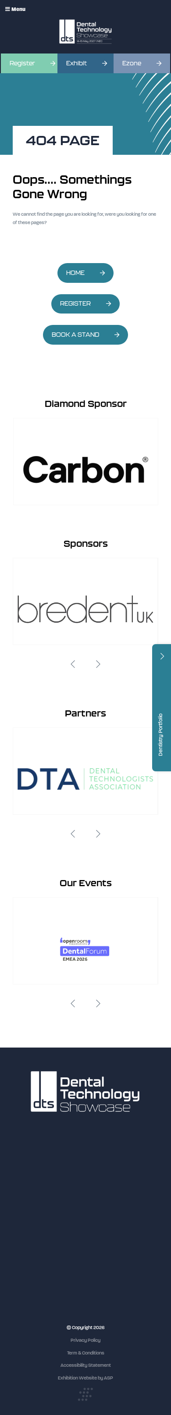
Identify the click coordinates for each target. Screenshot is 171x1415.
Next (98, 664)
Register (22, 63)
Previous (72, 664)
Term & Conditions (85, 1353)
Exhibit (76, 63)
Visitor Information (32, 1171)
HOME (75, 273)
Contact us (24, 1220)
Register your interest (36, 1187)
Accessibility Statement (86, 1365)
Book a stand (26, 1196)
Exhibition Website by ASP (85, 1378)
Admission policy (30, 1204)
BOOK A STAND (75, 334)
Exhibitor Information (35, 1179)
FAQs (18, 1212)
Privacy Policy (85, 1340)
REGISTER (75, 303)
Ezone (131, 63)
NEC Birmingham (31, 1285)
